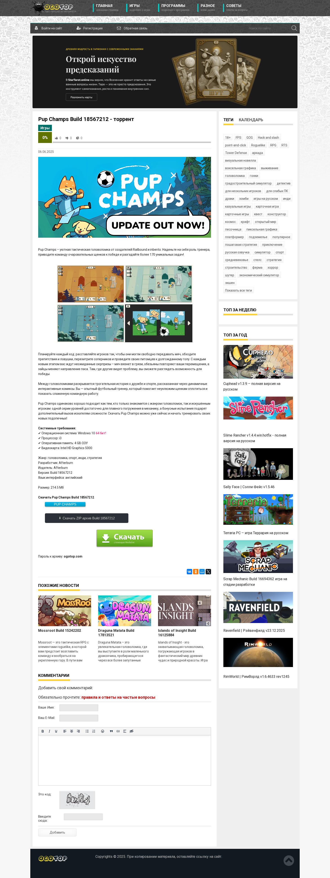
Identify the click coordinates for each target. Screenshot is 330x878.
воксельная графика (240, 168)
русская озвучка (237, 252)
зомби (244, 198)
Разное (208, 7)
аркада (257, 153)
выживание (269, 168)
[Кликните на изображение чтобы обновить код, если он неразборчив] (77, 808)
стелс (257, 260)
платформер (234, 237)
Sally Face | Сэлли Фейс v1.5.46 (249, 487)
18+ (228, 137)
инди (286, 198)
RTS (284, 145)
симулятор (263, 252)
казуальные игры (238, 206)
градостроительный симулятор (248, 183)
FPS (238, 137)
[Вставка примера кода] (118, 731)
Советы (237, 7)
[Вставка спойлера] (124, 731)
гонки (254, 176)
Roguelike (258, 145)
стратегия (274, 260)
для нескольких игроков (243, 191)
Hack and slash (268, 137)
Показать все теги (238, 290)
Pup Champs (65, 504)
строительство (236, 267)
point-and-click (235, 145)
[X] (208, 571)
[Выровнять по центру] (71, 731)
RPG (273, 145)
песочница (233, 229)
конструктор (277, 214)
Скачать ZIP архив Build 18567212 (89, 518)
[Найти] (294, 28)
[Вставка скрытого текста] (131, 731)
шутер (229, 275)
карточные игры (237, 214)
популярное (281, 237)
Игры (140, 7)
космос (230, 222)
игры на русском (266, 198)
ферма (257, 267)
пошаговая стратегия (241, 244)
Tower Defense (236, 153)
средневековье (236, 260)
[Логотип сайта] (53, 8)
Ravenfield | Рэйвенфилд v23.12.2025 (254, 630)
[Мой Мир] (202, 571)
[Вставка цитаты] (111, 731)
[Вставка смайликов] (102, 731)
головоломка (235, 176)
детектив (283, 183)
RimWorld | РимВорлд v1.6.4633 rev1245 (256, 676)
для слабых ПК (277, 191)
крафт (245, 222)
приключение (272, 244)
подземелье (258, 237)
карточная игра (267, 206)
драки (229, 198)
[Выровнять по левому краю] (65, 731)
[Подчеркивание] (56, 731)
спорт (280, 252)
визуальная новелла (240, 160)
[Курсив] (49, 731)
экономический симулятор (259, 275)
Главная (107, 7)
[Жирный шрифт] (42, 731)
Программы (175, 7)
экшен (230, 283)
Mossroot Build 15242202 (59, 630)
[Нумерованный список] (93, 731)
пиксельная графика (261, 229)
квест (258, 214)
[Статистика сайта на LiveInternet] (48, 871)
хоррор (273, 267)
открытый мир (265, 222)
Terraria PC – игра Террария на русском (255, 533)
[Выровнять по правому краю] (78, 731)
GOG (249, 137)
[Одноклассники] (195, 571)
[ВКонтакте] (189, 571)
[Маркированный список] (87, 731)
